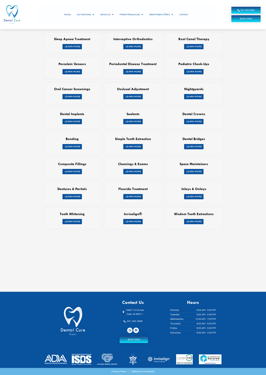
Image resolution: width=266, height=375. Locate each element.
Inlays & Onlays (193, 189)
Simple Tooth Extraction (133, 139)
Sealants (133, 114)
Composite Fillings (72, 164)
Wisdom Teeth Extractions (194, 214)
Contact (183, 14)
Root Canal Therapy (193, 39)
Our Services (84, 14)
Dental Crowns (193, 114)
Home (67, 14)
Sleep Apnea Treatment (72, 39)
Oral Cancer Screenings (72, 89)
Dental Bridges (194, 139)
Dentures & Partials (72, 189)
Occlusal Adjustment (133, 89)
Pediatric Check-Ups (193, 64)
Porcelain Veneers (72, 64)
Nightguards (194, 89)
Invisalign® (133, 214)
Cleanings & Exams (133, 164)
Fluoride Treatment (133, 189)
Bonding (72, 139)
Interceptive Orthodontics (133, 39)
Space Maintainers (194, 164)
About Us (105, 14)
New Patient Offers (159, 14)
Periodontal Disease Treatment (133, 64)
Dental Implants (72, 114)
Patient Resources (130, 14)
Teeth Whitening (72, 214)
